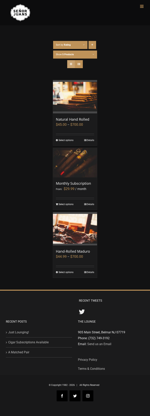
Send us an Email (99, 344)
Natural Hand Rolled (72, 119)
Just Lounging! (18, 332)
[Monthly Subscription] (75, 162)
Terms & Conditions (91, 369)
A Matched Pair (18, 352)
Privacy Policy (87, 360)
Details (90, 140)
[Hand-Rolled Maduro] (75, 228)
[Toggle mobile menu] (142, 6)
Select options (66, 140)
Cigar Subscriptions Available (28, 342)
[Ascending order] (92, 45)
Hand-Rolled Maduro (73, 251)
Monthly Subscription (73, 183)
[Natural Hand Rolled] (75, 96)
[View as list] (79, 64)
